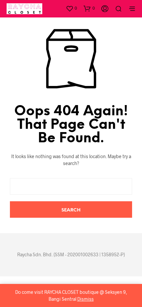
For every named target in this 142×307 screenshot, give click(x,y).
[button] (71, 8)
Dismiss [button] (85, 299)
